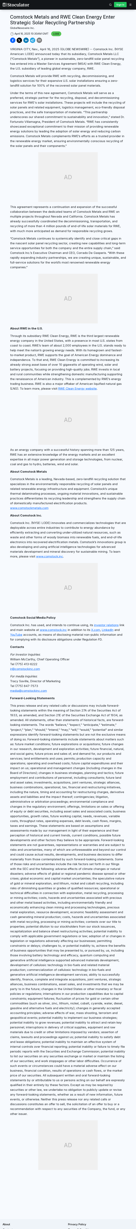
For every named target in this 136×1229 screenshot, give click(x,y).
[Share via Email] (39, 40)
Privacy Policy (77, 1224)
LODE (56, 33)
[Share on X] (19, 40)
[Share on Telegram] (32, 40)
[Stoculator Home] (16, 5)
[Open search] (110, 5)
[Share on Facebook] (12, 40)
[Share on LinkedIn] (26, 40)
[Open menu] (130, 5)
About (6, 1224)
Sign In (120, 4)
